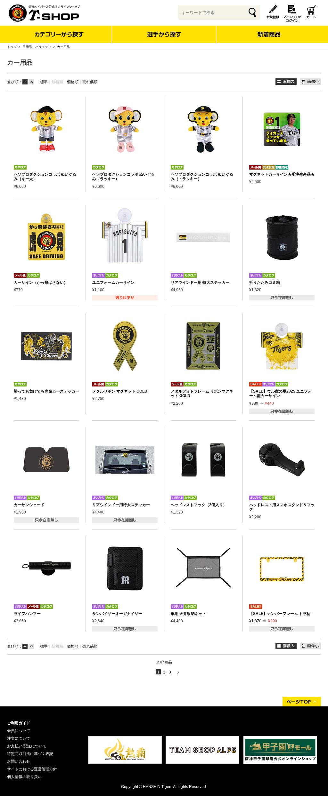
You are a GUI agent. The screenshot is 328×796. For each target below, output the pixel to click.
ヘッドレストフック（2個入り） (199, 505)
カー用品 (63, 47)
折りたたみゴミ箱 (264, 282)
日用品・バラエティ (36, 47)
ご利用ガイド (18, 723)
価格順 (72, 82)
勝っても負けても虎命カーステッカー (46, 391)
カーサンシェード (29, 505)
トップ (12, 47)
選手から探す (164, 34)
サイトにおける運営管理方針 (32, 769)
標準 (44, 82)
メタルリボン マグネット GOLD (119, 391)
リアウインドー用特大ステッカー (121, 505)
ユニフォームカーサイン (113, 282)
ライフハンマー (27, 613)
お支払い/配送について (26, 746)
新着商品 (268, 30)
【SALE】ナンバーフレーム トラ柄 (279, 613)
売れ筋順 (90, 82)
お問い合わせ (18, 761)
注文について (18, 738)
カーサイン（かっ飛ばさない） (41, 282)
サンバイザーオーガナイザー (117, 613)
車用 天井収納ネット (188, 613)
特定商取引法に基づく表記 (30, 754)
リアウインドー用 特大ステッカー (200, 282)
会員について (18, 730)
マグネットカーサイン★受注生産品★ (282, 174)
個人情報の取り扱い (24, 777)
